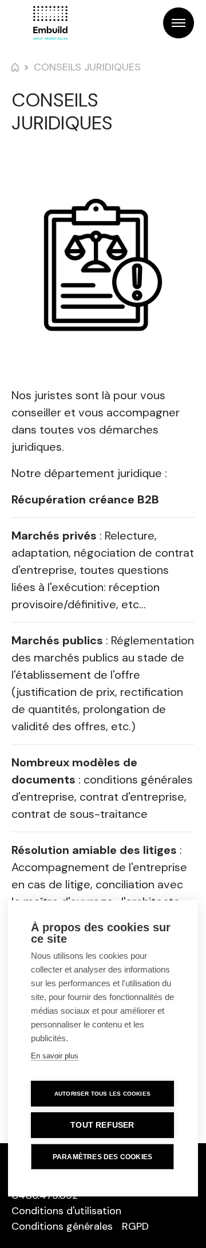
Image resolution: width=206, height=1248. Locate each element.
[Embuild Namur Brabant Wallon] (50, 23)
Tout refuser (102, 1125)
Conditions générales (62, 1226)
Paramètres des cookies (102, 1157)
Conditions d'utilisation (66, 1211)
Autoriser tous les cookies (102, 1093)
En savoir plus (54, 1056)
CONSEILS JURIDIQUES (87, 67)
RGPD (135, 1226)
